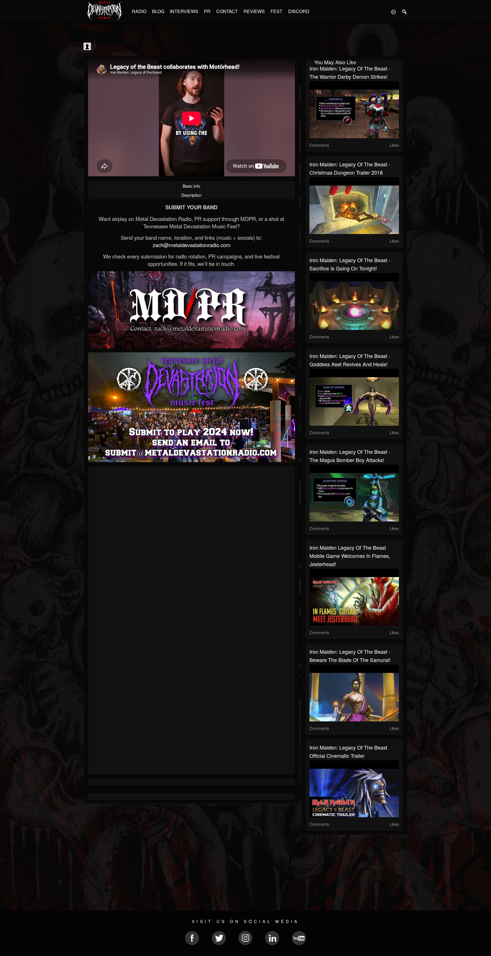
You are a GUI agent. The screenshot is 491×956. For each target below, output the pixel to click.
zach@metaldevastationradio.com (191, 245)
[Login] (393, 11)
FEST (276, 11)
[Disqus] (191, 546)
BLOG (158, 11)
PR (207, 11)
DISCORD (298, 11)
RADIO (139, 11)
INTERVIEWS (184, 11)
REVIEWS (254, 11)
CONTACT (227, 11)
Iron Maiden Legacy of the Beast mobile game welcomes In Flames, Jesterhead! (349, 556)
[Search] (404, 11)
